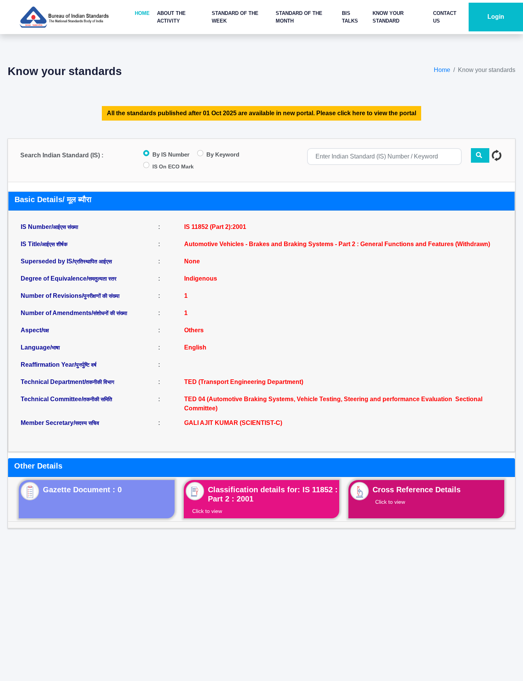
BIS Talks (350, 17)
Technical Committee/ (66, 399)
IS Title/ (44, 244)
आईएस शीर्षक (54, 244)
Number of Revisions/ (70, 295)
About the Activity (171, 17)
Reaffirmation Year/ (58, 364)
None (192, 261)
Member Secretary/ (60, 423)
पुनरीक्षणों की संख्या (101, 296)
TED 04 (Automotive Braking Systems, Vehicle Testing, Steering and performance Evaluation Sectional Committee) (333, 404)
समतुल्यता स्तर (102, 279)
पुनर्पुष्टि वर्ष (86, 365)
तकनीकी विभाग (100, 382)
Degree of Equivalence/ (68, 278)
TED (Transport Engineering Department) (243, 382)
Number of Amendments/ (74, 313)
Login (495, 16)
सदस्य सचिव (87, 423)
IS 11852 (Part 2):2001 (215, 227)
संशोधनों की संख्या (110, 313)
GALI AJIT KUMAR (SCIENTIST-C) (233, 423)
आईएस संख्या (65, 227)
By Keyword (222, 154)
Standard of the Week (235, 17)
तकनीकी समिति (97, 399)
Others (194, 330)
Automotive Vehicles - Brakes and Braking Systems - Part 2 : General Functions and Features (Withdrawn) (337, 244)
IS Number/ (49, 227)
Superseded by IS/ (66, 261)
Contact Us (444, 17)
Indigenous (200, 278)
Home (142, 13)
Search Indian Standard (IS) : (61, 155)
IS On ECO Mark (173, 166)
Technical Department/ (67, 382)
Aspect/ (35, 330)
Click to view (207, 511)
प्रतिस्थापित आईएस (93, 261)
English (195, 347)
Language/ (40, 347)
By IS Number (171, 154)
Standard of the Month (299, 17)
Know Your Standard (388, 17)
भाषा (56, 348)
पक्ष (46, 330)
